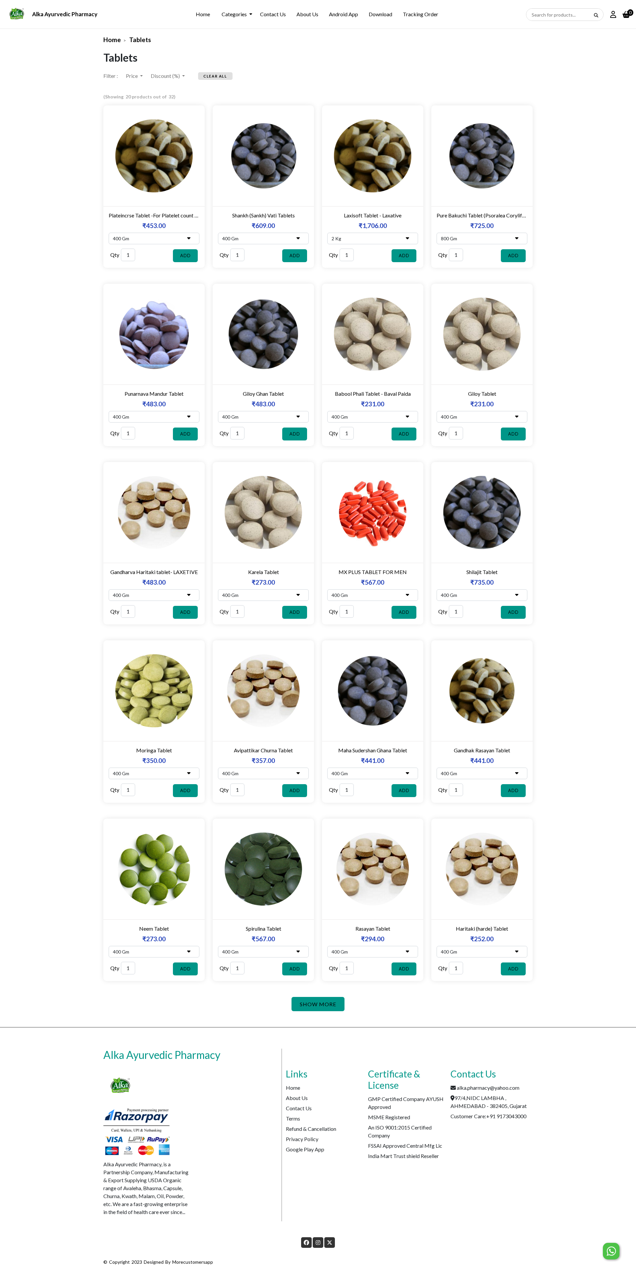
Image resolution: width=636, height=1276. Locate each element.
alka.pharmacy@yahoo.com (488, 1087)
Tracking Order (420, 14)
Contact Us (273, 14)
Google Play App (305, 1149)
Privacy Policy (302, 1139)
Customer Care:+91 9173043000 (488, 1116)
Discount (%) (166, 76)
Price (132, 76)
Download (380, 14)
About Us (307, 14)
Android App (343, 14)
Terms (293, 1118)
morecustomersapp (192, 1262)
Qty (114, 255)
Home (203, 14)
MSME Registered (389, 1117)
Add (185, 255)
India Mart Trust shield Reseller (403, 1156)
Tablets (140, 39)
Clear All (215, 76)
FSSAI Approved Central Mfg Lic (405, 1145)
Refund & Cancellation (311, 1129)
